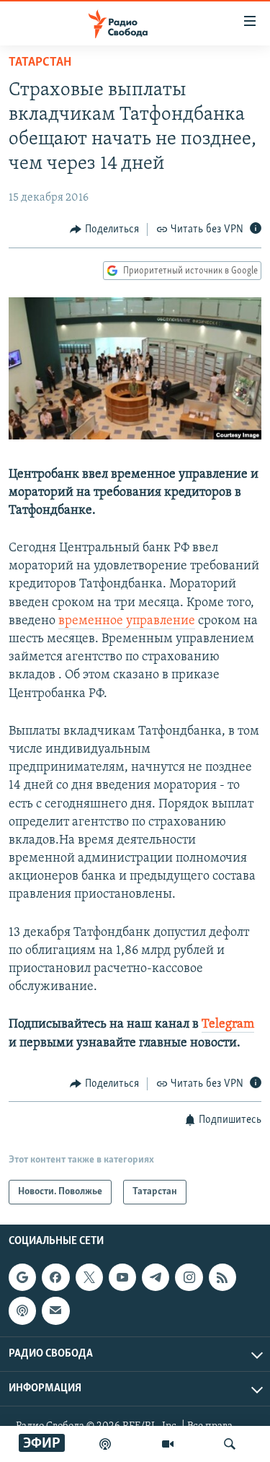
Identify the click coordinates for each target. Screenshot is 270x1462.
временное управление (126, 621)
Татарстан (40, 62)
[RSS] (222, 1277)
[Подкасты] (22, 1311)
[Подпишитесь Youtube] (122, 1277)
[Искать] (229, 1444)
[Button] (104, 229)
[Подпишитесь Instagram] (188, 1277)
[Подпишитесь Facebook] (55, 1277)
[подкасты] (105, 1444)
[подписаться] (55, 1311)
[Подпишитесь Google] (22, 1277)
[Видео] (167, 1444)
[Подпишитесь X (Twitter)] (89, 1277)
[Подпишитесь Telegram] (155, 1277)
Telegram (228, 1024)
